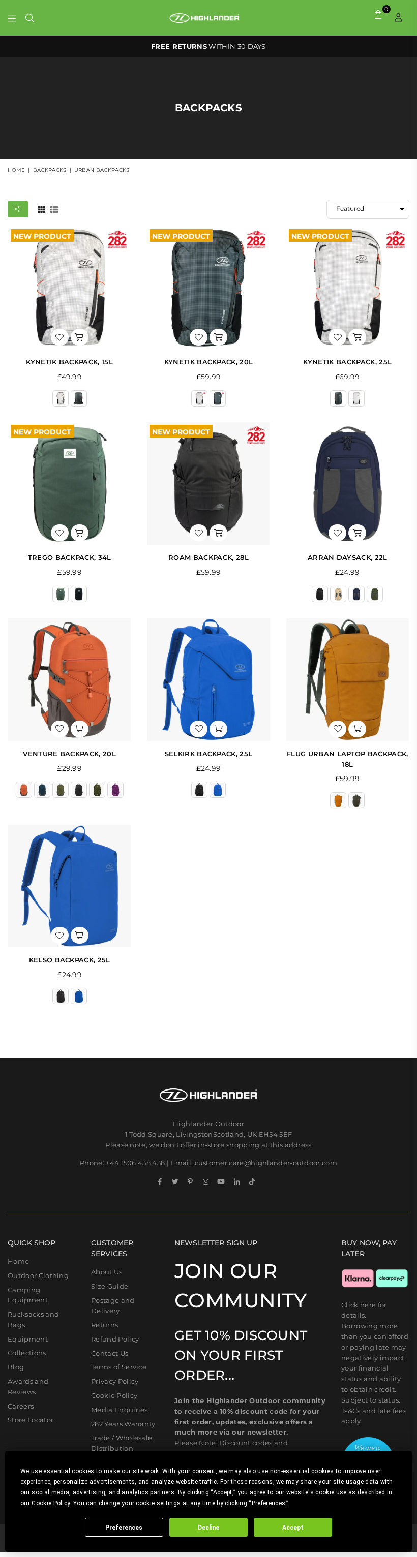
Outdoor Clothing (38, 1275)
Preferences (123, 1527)
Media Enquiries (119, 1410)
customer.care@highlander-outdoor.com (266, 1163)
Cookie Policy (114, 1395)
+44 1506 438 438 (135, 1163)
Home (16, 170)
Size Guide (109, 1286)
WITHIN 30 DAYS (208, 46)
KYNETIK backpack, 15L (69, 362)
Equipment (28, 1339)
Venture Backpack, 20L (69, 754)
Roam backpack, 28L (208, 557)
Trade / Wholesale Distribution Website (121, 1448)
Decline (208, 1527)
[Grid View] (41, 209)
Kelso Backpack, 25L (69, 960)
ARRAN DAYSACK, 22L (348, 557)
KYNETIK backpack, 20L (208, 362)
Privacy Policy (114, 1381)
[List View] (54, 209)
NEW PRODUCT (42, 235)
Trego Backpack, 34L (69, 557)
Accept (293, 1527)
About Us (107, 1272)
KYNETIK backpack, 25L (347, 362)
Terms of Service (118, 1367)
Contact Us (109, 1353)
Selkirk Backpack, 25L (209, 754)
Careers (21, 1406)
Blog (16, 1367)
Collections (27, 1353)
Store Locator (30, 1420)
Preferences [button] (269, 1503)
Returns (104, 1325)
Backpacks (50, 170)
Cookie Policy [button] (51, 1503)
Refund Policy (115, 1339)
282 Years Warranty (123, 1424)
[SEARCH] (30, 17)
